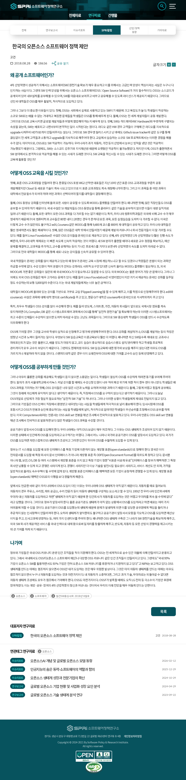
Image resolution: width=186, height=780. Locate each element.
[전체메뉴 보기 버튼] (172, 6)
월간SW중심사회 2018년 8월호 (73, 596)
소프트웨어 (40, 596)
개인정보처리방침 (133, 736)
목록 (163, 611)
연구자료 (94, 15)
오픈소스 (20, 596)
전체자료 (75, 15)
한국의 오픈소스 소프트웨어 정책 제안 (56, 635)
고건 (12, 57)
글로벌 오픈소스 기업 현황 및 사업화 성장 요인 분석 (65, 686)
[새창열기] (94, 756)
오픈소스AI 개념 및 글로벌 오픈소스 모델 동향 (61, 660)
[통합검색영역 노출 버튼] (162, 6)
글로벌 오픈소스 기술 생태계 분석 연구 (56, 694)
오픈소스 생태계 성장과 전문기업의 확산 (57, 677)
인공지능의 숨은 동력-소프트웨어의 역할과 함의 (62, 669)
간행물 (112, 15)
